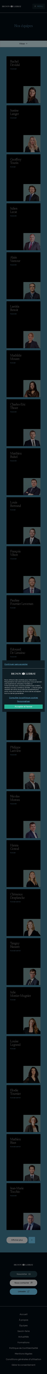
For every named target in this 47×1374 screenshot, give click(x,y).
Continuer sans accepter (16, 664)
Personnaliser (23, 701)
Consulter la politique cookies (23, 698)
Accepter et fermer (23, 706)
